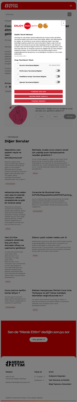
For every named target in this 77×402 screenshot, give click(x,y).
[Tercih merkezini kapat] (63, 23)
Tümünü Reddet (38, 101)
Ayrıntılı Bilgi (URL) (20, 56)
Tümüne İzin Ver (38, 91)
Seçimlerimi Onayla (38, 96)
